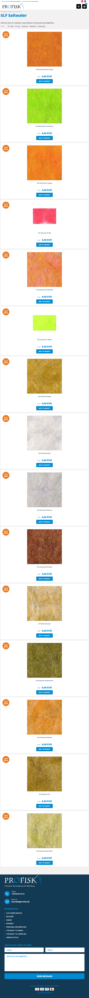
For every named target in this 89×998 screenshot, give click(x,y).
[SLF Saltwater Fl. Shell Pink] (44, 269)
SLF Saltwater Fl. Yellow (44, 339)
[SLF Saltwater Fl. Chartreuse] (44, 106)
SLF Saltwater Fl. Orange (44, 183)
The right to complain (16, 934)
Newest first (33, 26)
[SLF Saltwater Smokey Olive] (44, 660)
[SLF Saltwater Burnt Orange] (44, 49)
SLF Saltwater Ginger (44, 396)
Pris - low (17, 26)
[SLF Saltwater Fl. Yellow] (44, 323)
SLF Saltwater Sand (44, 624)
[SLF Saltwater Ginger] (44, 376)
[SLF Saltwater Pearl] (44, 433)
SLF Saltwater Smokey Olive (44, 680)
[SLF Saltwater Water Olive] (44, 831)
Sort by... (3, 26)
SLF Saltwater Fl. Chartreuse (44, 126)
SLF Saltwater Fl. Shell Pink (44, 290)
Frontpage (4, 11)
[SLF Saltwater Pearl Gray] (44, 490)
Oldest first (25, 26)
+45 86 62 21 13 (17, 894)
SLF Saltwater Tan (44, 794)
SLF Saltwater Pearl (44, 453)
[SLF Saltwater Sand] (44, 603)
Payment (10, 923)
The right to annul (14, 930)
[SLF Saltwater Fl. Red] (44, 216)
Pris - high (10, 26)
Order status (12, 937)
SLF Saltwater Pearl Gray (44, 510)
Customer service (14, 913)
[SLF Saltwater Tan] (44, 774)
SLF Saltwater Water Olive (44, 851)
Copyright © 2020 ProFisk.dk (39, 986)
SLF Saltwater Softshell (44, 737)
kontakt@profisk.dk (20, 901)
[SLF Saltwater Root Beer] (44, 546)
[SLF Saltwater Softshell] (44, 717)
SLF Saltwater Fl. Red (44, 233)
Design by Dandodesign (44, 992)
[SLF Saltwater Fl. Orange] (44, 163)
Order (9, 920)
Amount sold (41, 26)
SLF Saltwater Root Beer (44, 567)
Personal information (16, 927)
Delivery (10, 916)
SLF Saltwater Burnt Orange (44, 69)
